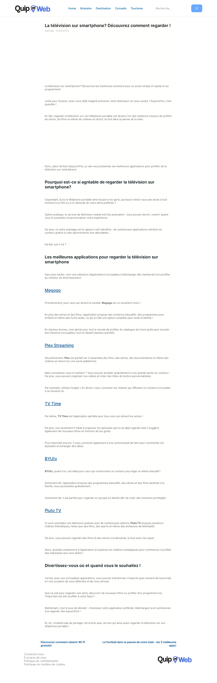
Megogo (53, 290)
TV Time (53, 403)
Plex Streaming (59, 345)
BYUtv (51, 458)
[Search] (196, 8)
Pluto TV (53, 510)
